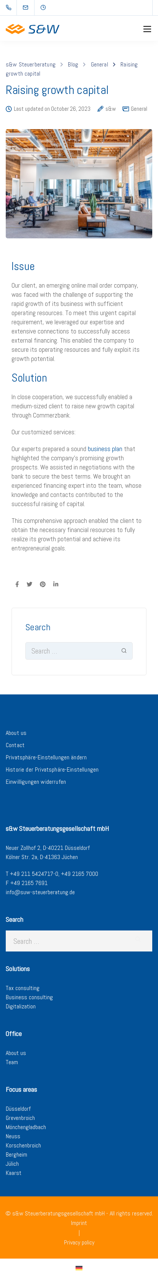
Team (12, 1062)
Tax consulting (23, 988)
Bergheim (16, 1154)
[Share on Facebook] (17, 584)
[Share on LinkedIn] (55, 584)
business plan (105, 449)
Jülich (12, 1164)
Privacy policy (79, 1242)
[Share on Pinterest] (43, 584)
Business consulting (29, 997)
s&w (110, 109)
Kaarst (13, 1173)
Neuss (13, 1136)
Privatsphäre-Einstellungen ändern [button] (46, 757)
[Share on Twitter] (29, 584)
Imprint (79, 1223)
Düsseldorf (18, 1109)
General (139, 109)
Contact (15, 745)
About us (16, 733)
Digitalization (21, 1006)
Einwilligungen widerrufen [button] (36, 782)
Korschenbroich (23, 1145)
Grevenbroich (20, 1118)
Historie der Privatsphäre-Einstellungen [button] (52, 769)
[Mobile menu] (147, 29)
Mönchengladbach (26, 1127)
